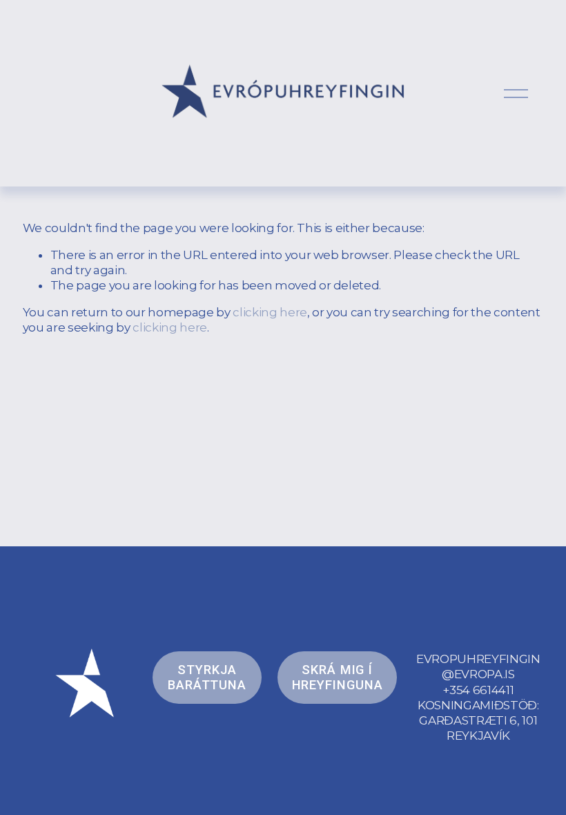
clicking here (270, 312)
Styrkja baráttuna (207, 677)
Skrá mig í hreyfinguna (337, 677)
